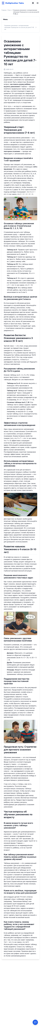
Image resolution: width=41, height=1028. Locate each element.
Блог (9, 10)
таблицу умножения (17, 308)
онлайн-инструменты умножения (16, 701)
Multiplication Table (14, 3)
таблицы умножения (24, 674)
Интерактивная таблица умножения (17, 474)
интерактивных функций (13, 913)
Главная (4, 10)
